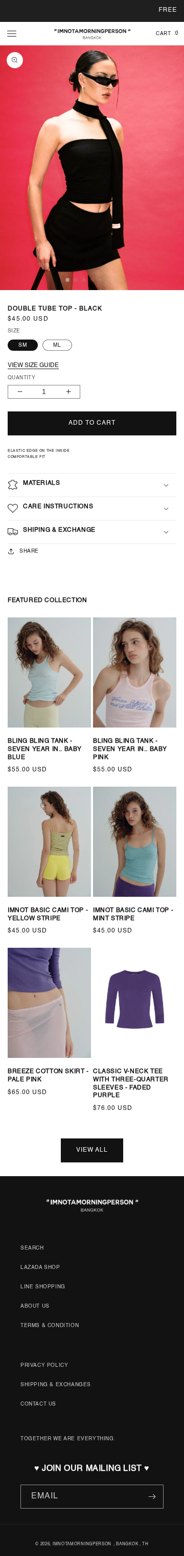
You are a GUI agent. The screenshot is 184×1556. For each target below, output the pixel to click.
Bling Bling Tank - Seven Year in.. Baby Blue (45, 749)
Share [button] (29, 551)
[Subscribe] (152, 1497)
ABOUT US (35, 1306)
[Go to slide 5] (44, 736)
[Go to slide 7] (59, 736)
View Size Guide (33, 365)
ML (57, 345)
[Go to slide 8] (151, 1066)
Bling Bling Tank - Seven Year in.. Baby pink (130, 749)
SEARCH (32, 1248)
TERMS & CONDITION (49, 1325)
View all (92, 1150)
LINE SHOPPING (42, 1286)
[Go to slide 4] (37, 736)
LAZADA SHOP (40, 1267)
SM (22, 345)
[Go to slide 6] (52, 736)
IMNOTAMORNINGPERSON (82, 1544)
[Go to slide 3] (30, 736)
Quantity (21, 377)
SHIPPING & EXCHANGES (55, 1384)
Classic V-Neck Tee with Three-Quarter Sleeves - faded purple (131, 1084)
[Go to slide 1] (13, 736)
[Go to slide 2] (23, 736)
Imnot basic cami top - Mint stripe (133, 914)
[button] (11, 33)
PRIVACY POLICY (44, 1365)
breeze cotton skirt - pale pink (48, 1076)
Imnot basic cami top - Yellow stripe (48, 914)
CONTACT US (38, 1404)
